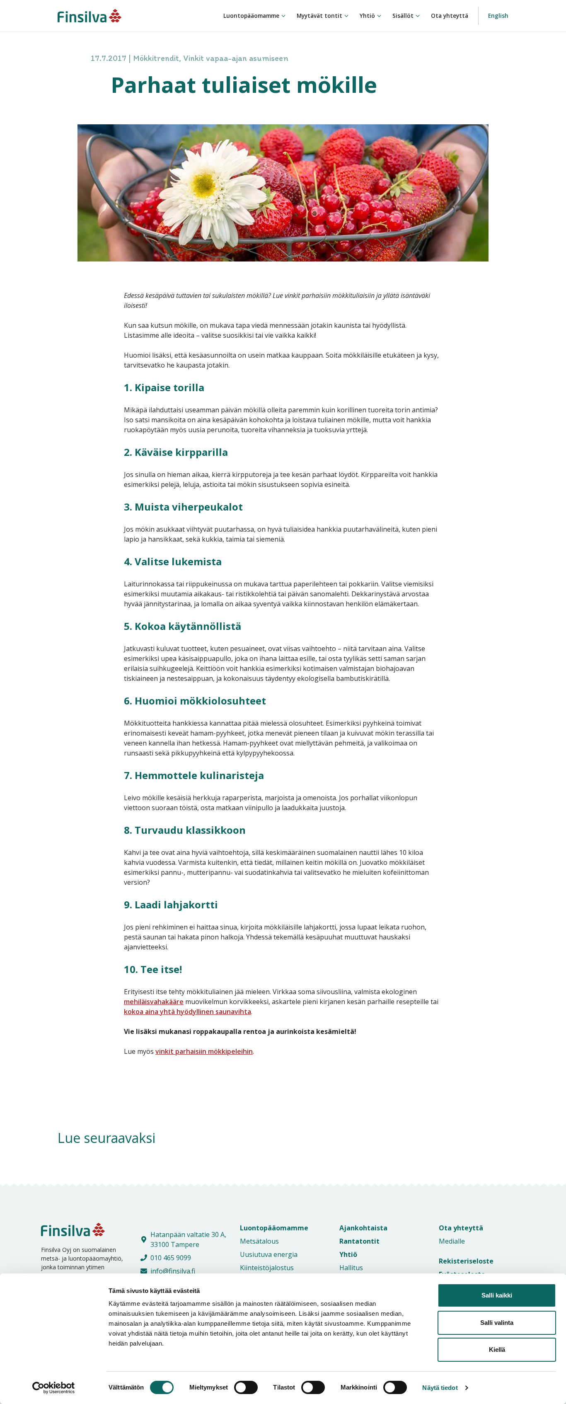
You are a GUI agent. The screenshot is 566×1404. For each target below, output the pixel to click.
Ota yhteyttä (449, 15)
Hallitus (351, 1267)
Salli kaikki (496, 1295)
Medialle (452, 1241)
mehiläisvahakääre (154, 1001)
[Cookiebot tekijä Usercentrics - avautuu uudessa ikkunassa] (53, 1388)
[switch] (236, 1387)
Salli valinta (496, 1322)
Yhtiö (367, 15)
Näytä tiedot (439, 1387)
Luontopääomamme (251, 15)
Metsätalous (259, 1241)
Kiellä (497, 1349)
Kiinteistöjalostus (267, 1267)
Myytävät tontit (319, 15)
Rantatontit (359, 1241)
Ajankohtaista (363, 1227)
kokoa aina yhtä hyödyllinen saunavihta (187, 1011)
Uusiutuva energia (269, 1254)
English (498, 15)
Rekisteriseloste (466, 1261)
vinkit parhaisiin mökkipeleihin (204, 1051)
